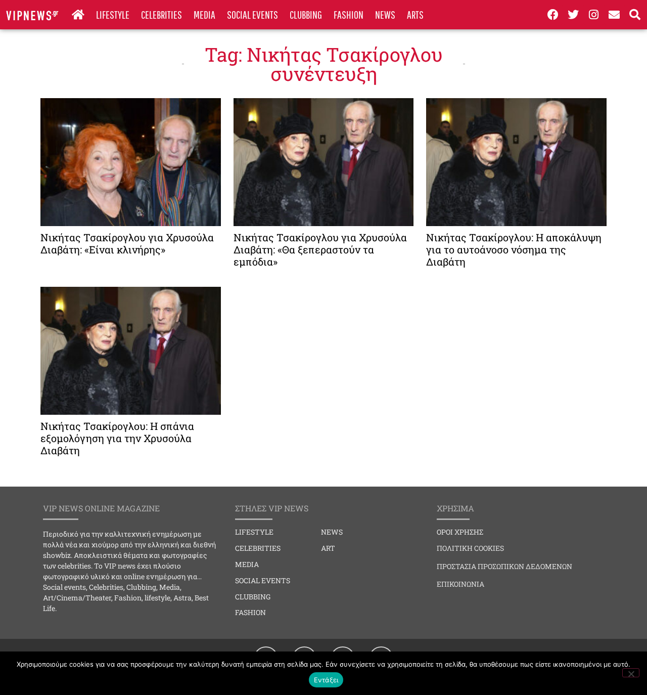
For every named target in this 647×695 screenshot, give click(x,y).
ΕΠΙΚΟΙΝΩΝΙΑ (460, 584)
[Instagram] (594, 15)
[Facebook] (553, 15)
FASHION (348, 14)
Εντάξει (326, 680)
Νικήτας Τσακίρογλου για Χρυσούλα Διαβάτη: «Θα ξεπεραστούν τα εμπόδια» (320, 249)
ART (328, 548)
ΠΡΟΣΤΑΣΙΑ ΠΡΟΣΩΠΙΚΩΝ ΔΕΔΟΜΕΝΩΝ (504, 566)
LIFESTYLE (112, 14)
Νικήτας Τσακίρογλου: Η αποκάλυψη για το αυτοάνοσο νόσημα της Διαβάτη (514, 249)
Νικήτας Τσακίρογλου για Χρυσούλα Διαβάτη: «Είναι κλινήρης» (127, 243)
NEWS (385, 14)
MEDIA (204, 14)
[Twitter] (573, 15)
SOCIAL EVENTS (252, 14)
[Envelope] (615, 15)
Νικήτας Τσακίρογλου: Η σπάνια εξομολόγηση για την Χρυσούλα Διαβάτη (117, 438)
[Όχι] (630, 672)
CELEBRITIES (161, 14)
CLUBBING (306, 14)
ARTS (415, 14)
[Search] (635, 15)
